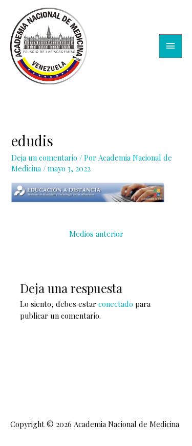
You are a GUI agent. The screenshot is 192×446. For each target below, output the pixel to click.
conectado (115, 304)
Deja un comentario (44, 157)
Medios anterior (96, 234)
